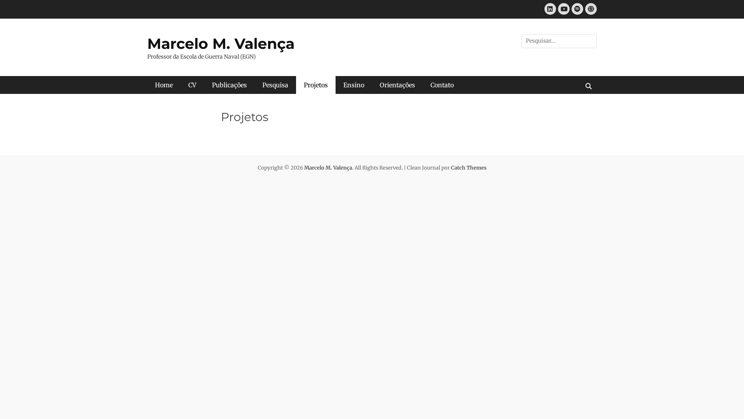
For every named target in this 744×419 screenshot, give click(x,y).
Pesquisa (275, 85)
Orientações (397, 85)
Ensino (353, 85)
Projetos (316, 85)
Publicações (229, 85)
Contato (442, 85)
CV (192, 85)
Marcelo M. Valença (220, 44)
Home (164, 85)
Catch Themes (469, 167)
